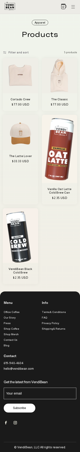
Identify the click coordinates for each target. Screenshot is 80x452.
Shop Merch (11, 334)
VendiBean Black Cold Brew (20, 270)
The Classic (59, 99)
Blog (6, 345)
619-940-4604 (13, 363)
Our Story (10, 317)
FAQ (44, 317)
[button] (64, 7)
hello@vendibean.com (19, 368)
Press (7, 323)
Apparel (40, 22)
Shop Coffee (11, 328)
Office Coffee (12, 312)
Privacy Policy (50, 323)
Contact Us (10, 339)
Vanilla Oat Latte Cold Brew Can (59, 190)
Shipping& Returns (53, 328)
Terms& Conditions (54, 312)
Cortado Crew (20, 99)
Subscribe (19, 408)
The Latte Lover (20, 156)
